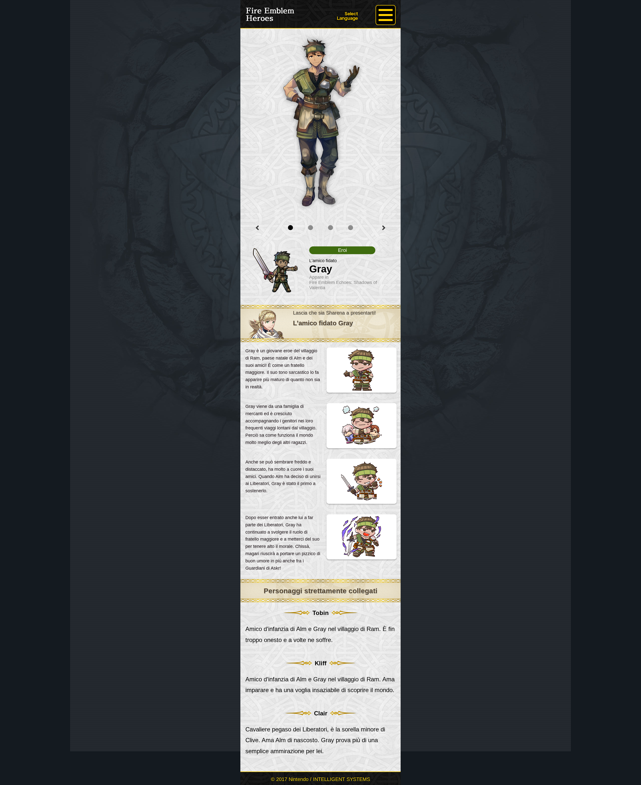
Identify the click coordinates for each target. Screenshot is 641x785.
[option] (320, 122)
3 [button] (330, 227)
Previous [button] (257, 228)
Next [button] (384, 228)
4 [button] (350, 227)
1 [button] (290, 227)
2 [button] (310, 227)
